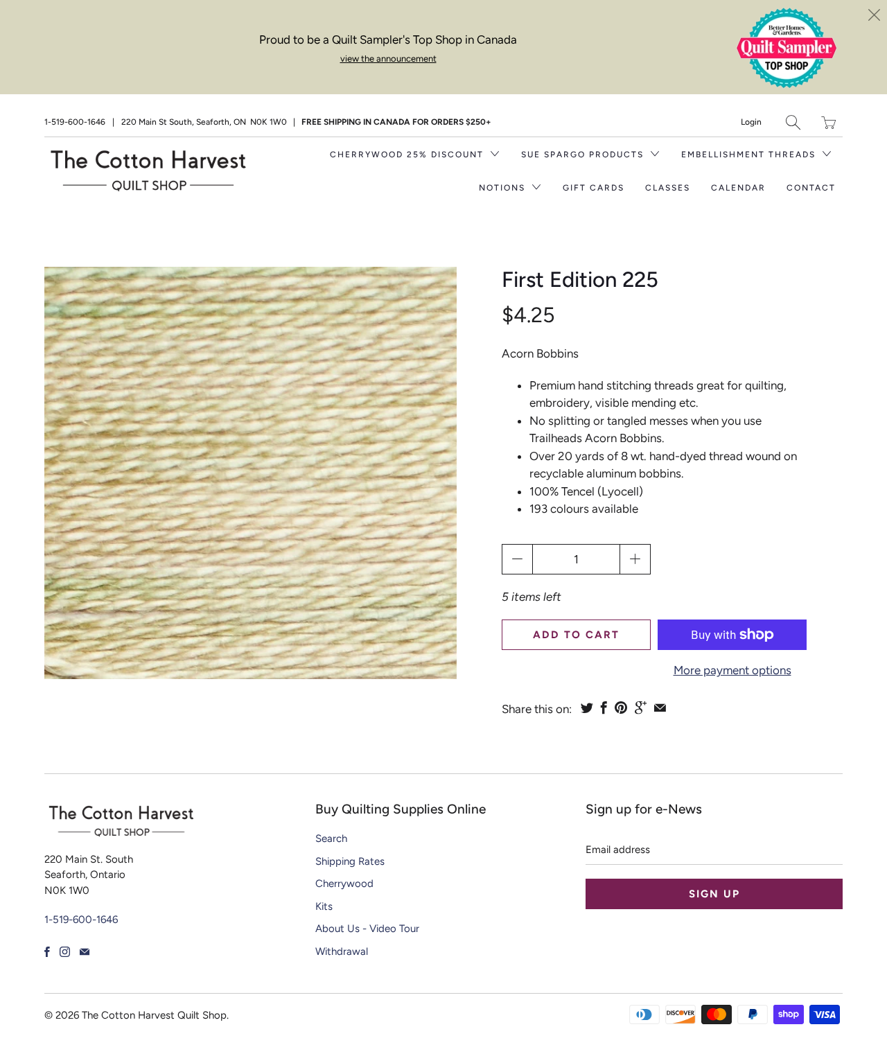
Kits (324, 906)
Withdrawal (341, 951)
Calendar (738, 188)
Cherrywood (344, 883)
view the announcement (388, 58)
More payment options (732, 670)
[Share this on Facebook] (604, 707)
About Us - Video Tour (367, 928)
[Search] (793, 122)
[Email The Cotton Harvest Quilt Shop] (84, 952)
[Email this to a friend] (660, 707)
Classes (667, 188)
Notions (504, 188)
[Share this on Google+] (641, 707)
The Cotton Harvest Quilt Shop (154, 1015)
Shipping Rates (350, 861)
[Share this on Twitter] (587, 707)
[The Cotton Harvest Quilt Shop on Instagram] (65, 952)
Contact (811, 188)
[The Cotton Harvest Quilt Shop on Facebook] (47, 952)
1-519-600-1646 (74, 122)
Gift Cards (593, 188)
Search (331, 838)
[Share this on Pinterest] (621, 707)
